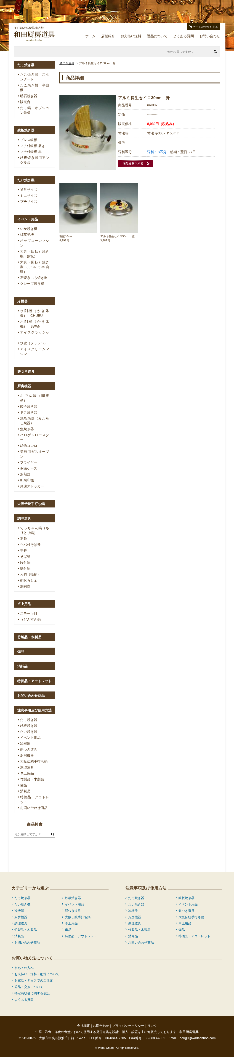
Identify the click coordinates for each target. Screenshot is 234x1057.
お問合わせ (101, 1025)
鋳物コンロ (28, 445)
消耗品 (25, 790)
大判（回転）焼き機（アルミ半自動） (34, 266)
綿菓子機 (27, 234)
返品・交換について (28, 986)
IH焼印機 (27, 480)
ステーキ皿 (28, 613)
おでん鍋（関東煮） (34, 398)
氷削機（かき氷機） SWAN (34, 323)
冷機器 (25, 743)
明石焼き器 (28, 95)
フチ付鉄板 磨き (32, 145)
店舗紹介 (108, 35)
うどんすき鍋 (30, 619)
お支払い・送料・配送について (36, 974)
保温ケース (28, 468)
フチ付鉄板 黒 (31, 151)
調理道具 (27, 767)
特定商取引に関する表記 (32, 993)
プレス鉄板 (28, 139)
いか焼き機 (28, 228)
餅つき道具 (66, 63)
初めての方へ (24, 967)
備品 (23, 784)
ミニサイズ (28, 195)
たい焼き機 (22, 904)
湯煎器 (25, 474)
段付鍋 (25, 562)
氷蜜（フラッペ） (34, 342)
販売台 (25, 101)
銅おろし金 (28, 580)
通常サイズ (28, 189)
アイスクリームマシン (34, 351)
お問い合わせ (209, 35)
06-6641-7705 (115, 1038)
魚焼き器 (27, 428)
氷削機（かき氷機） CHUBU (34, 313)
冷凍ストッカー (32, 485)
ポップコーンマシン (34, 243)
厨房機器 (27, 755)
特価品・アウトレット (34, 799)
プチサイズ (28, 201)
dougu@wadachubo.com (198, 1038)
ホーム (90, 35)
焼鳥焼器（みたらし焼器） (34, 420)
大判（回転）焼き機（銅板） (34, 253)
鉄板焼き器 (28, 725)
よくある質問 (183, 35)
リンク (152, 1025)
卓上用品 (27, 773)
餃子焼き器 (28, 406)
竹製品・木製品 (32, 779)
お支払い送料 (131, 35)
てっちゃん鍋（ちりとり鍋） (34, 530)
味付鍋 (25, 568)
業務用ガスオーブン (34, 454)
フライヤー (28, 462)
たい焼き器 (28, 731)
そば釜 (25, 556)
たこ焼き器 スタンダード (34, 76)
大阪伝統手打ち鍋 (34, 761)
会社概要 (83, 1025)
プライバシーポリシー (128, 1025)
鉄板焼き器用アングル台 (34, 160)
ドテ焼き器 (28, 412)
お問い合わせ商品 (34, 807)
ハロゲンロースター (34, 437)
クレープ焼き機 (32, 283)
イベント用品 (30, 737)
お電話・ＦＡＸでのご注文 (33, 980)
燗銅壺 (25, 586)
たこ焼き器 (28, 719)
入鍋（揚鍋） (30, 574)
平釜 (23, 550)
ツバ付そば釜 (30, 544)
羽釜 (23, 538)
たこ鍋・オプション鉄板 (34, 110)
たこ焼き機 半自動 (34, 87)
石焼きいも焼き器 (34, 277)
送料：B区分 (157, 151)
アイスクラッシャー (34, 334)
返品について (157, 35)
